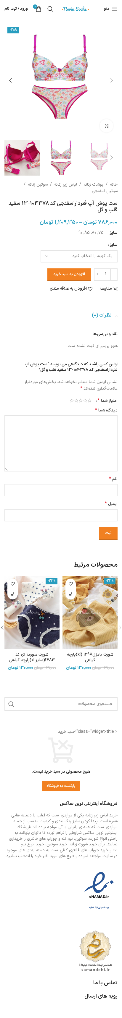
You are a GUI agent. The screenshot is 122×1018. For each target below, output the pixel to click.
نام (113, 479)
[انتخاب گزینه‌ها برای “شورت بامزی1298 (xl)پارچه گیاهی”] (70, 594)
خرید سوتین (56, 844)
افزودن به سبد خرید (69, 274)
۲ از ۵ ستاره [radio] (85, 400)
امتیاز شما (108, 400)
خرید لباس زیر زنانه (101, 815)
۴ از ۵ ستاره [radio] (76, 400)
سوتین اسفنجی (105, 191)
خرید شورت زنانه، (82, 844)
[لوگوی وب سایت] (75, 9)
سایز (114, 245)
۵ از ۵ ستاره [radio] (72, 400)
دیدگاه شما (106, 410)
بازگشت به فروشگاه (61, 786)
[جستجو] (50, 9)
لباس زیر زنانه (65, 184)
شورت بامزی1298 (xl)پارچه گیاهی (90, 657)
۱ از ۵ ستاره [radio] (89, 400)
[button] (112, 80)
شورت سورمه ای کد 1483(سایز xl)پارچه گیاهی (32, 657)
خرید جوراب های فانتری (88, 850)
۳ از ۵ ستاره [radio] (80, 400)
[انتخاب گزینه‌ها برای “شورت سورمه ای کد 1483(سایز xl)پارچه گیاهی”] (12, 594)
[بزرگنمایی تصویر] (106, 125)
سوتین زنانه (38, 184)
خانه (114, 184)
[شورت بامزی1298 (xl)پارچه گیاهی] (90, 612)
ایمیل (111, 504)
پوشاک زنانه (93, 184)
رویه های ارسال (101, 996)
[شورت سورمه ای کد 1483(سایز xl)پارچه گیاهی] (32, 612)
